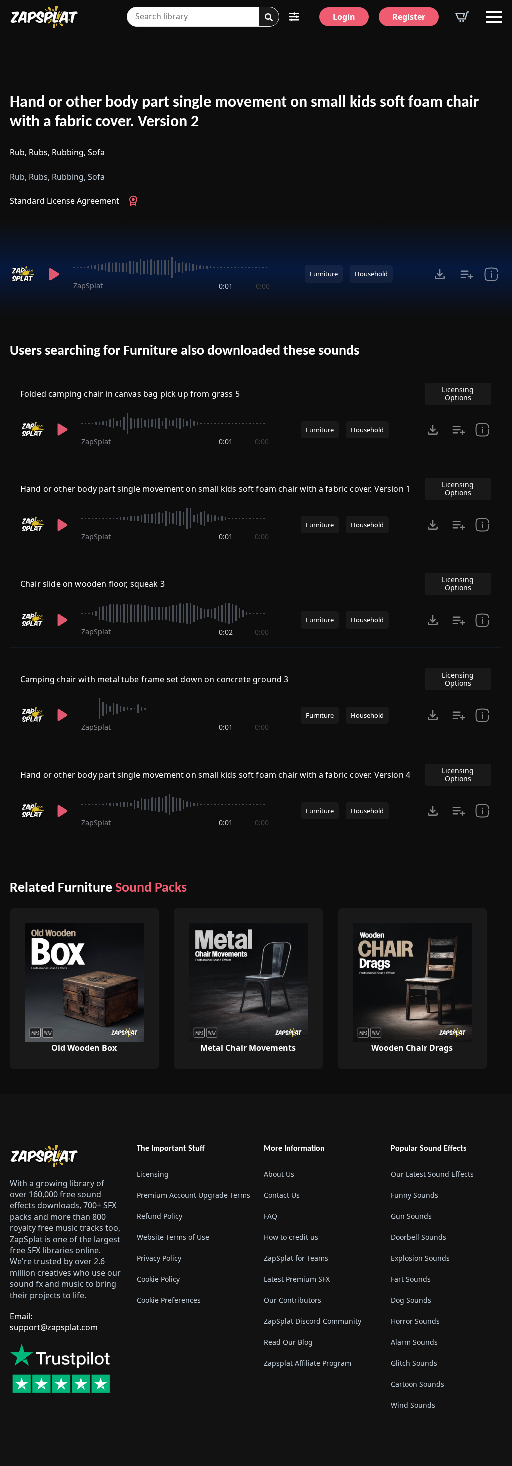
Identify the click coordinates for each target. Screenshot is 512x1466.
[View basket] (462, 16)
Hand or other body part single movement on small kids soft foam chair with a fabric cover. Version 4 (215, 774)
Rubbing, (69, 152)
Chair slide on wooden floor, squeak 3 (92, 583)
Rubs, (39, 152)
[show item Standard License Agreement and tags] (492, 274)
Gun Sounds (411, 1216)
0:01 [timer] (226, 286)
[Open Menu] (494, 17)
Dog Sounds (411, 1300)
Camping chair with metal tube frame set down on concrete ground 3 (154, 679)
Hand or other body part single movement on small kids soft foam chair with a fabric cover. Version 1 (215, 488)
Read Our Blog (288, 1342)
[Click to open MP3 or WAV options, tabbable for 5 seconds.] (440, 274)
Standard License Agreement (65, 200)
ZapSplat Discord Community (313, 1321)
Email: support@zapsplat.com (54, 1322)
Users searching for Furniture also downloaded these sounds (185, 351)
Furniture (324, 273)
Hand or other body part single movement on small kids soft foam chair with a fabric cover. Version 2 (244, 112)
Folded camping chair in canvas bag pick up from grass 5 (130, 393)
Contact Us (282, 1195)
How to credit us (291, 1237)
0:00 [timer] (263, 286)
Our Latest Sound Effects (432, 1174)
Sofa (96, 152)
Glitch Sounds (414, 1363)
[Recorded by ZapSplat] (22, 274)
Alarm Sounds (414, 1342)
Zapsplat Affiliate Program (308, 1363)
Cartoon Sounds (417, 1384)
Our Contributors (293, 1300)
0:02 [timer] (226, 632)
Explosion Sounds (420, 1258)
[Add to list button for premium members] (467, 274)
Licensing (153, 1174)
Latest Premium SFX (297, 1279)
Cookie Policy (158, 1279)
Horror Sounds (415, 1321)
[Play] (54, 274)
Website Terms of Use (173, 1237)
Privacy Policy (159, 1258)
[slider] (172, 267)
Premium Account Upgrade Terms (192, 1195)
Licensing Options (458, 393)
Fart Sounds (411, 1279)
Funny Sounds (414, 1195)
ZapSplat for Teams (296, 1258)
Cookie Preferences (169, 1300)
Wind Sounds (413, 1405)
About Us (279, 1174)
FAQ (271, 1216)
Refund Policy (159, 1216)
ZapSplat (88, 285)
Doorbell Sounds (418, 1237)
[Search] (269, 17)
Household (371, 273)
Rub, (18, 152)
